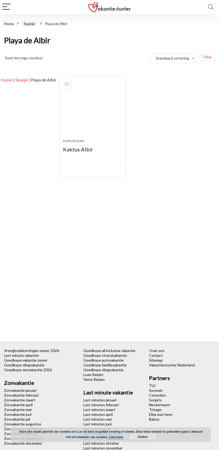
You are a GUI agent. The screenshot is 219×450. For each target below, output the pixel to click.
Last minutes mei (97, 419)
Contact (156, 355)
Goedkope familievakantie (105, 365)
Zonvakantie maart (19, 400)
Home (9, 23)
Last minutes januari (100, 400)
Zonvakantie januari (20, 390)
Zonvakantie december (23, 443)
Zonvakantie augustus (22, 424)
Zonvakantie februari (21, 395)
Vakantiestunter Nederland (172, 365)
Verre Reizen (94, 379)
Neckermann (159, 404)
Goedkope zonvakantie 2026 (28, 369)
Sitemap (156, 360)
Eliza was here (160, 414)
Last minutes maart (99, 409)
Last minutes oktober (101, 443)
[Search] (210, 7)
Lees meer (116, 437)
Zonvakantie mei (18, 409)
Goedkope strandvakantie (105, 355)
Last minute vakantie (21, 355)
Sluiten (143, 436)
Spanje (29, 23)
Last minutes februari (101, 404)
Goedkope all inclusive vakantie (109, 350)
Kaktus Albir (78, 149)
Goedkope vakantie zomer (26, 360)
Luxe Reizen (93, 374)
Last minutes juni (97, 424)
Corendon (157, 395)
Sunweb (156, 390)
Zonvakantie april (18, 404)
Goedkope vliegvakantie (24, 365)
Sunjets (155, 400)
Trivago (155, 409)
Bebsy (154, 419)
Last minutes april (98, 414)
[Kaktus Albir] (92, 110)
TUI (152, 385)
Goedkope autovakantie (103, 360)
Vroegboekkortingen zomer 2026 (31, 350)
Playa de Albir (73, 141)
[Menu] (6, 7)
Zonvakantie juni (18, 414)
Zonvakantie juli (17, 419)
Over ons (157, 350)
